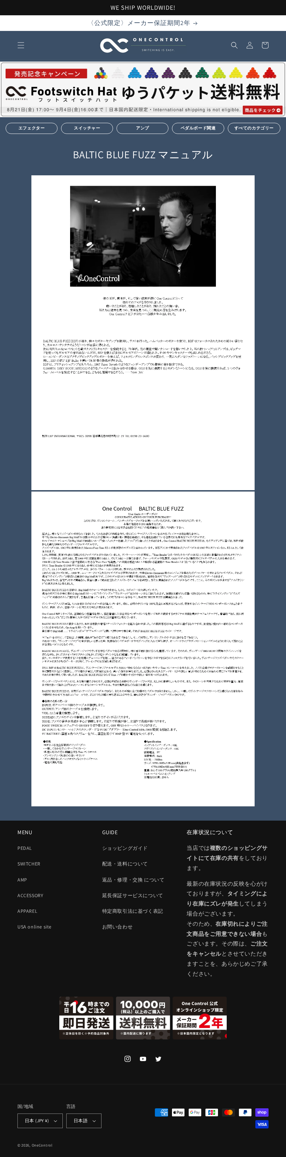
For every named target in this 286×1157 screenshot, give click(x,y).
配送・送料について (125, 864)
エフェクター (31, 127)
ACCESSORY (30, 895)
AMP (22, 880)
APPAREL (27, 911)
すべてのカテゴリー (254, 127)
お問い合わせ (117, 927)
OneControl (42, 1145)
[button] (21, 45)
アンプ (142, 127)
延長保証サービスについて (132, 895)
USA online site (34, 927)
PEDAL (24, 848)
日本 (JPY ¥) (37, 1121)
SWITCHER (28, 864)
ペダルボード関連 (198, 127)
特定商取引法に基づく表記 (132, 911)
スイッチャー (87, 127)
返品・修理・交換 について (133, 880)
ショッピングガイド (125, 848)
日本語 (81, 1121)
